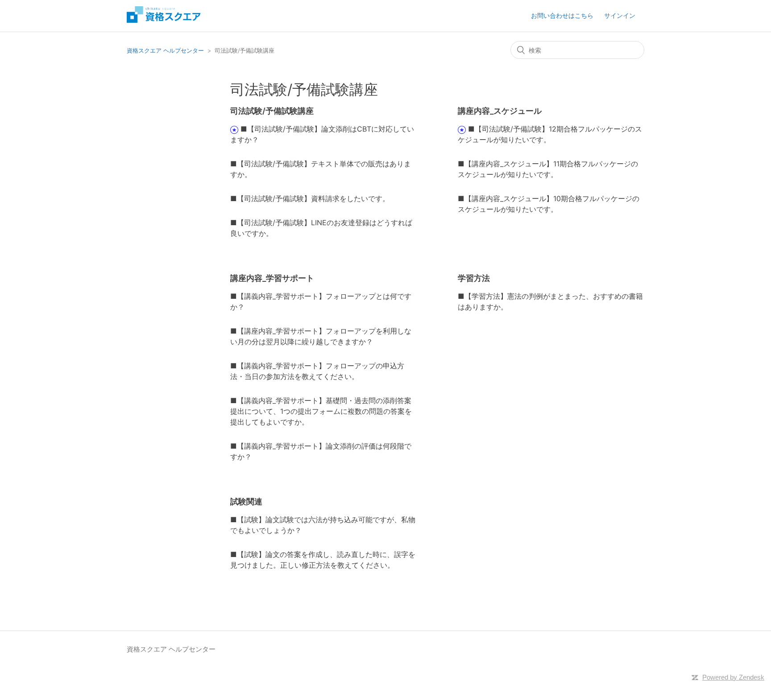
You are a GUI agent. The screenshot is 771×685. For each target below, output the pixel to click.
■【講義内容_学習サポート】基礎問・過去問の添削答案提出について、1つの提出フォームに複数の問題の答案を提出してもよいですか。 (321, 411)
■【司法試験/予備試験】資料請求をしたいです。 (310, 198)
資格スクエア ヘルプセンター (165, 50)
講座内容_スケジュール (500, 111)
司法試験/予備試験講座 (272, 111)
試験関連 (246, 501)
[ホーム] (163, 20)
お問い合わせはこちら (562, 15)
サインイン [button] (619, 15)
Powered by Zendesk (733, 677)
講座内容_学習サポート (272, 278)
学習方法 (474, 278)
